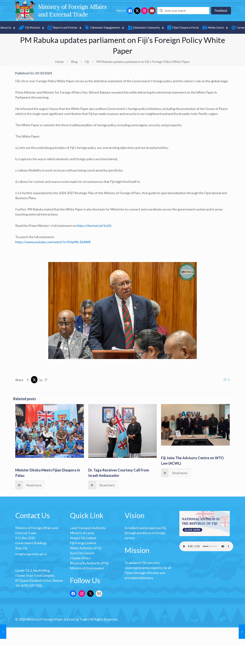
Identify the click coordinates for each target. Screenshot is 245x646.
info (17, 554)
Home (59, 62)
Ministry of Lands (82, 533)
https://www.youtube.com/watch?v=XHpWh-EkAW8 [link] (52, 242)
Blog (74, 62)
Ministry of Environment (87, 568)
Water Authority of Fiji (85, 548)
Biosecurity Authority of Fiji (89, 563)
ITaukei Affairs (80, 558)
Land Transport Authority (88, 528)
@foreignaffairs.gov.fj (33, 554)
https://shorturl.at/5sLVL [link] (94, 226)
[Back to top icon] (178, 638)
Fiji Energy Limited (83, 543)
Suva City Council (82, 553)
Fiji (87, 62)
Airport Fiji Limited (83, 538)
